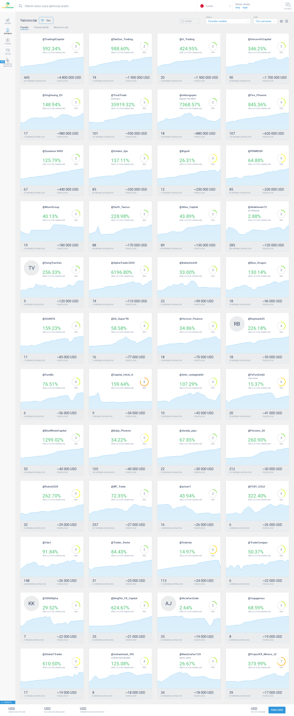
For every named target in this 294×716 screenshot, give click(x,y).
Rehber (188, 21)
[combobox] (228, 21)
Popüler (24, 27)
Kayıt (245, 7)
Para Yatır (277, 710)
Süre (256, 17)
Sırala (209, 17)
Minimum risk (61, 27)
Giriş (237, 7)
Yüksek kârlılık (41, 27)
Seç (48, 20)
